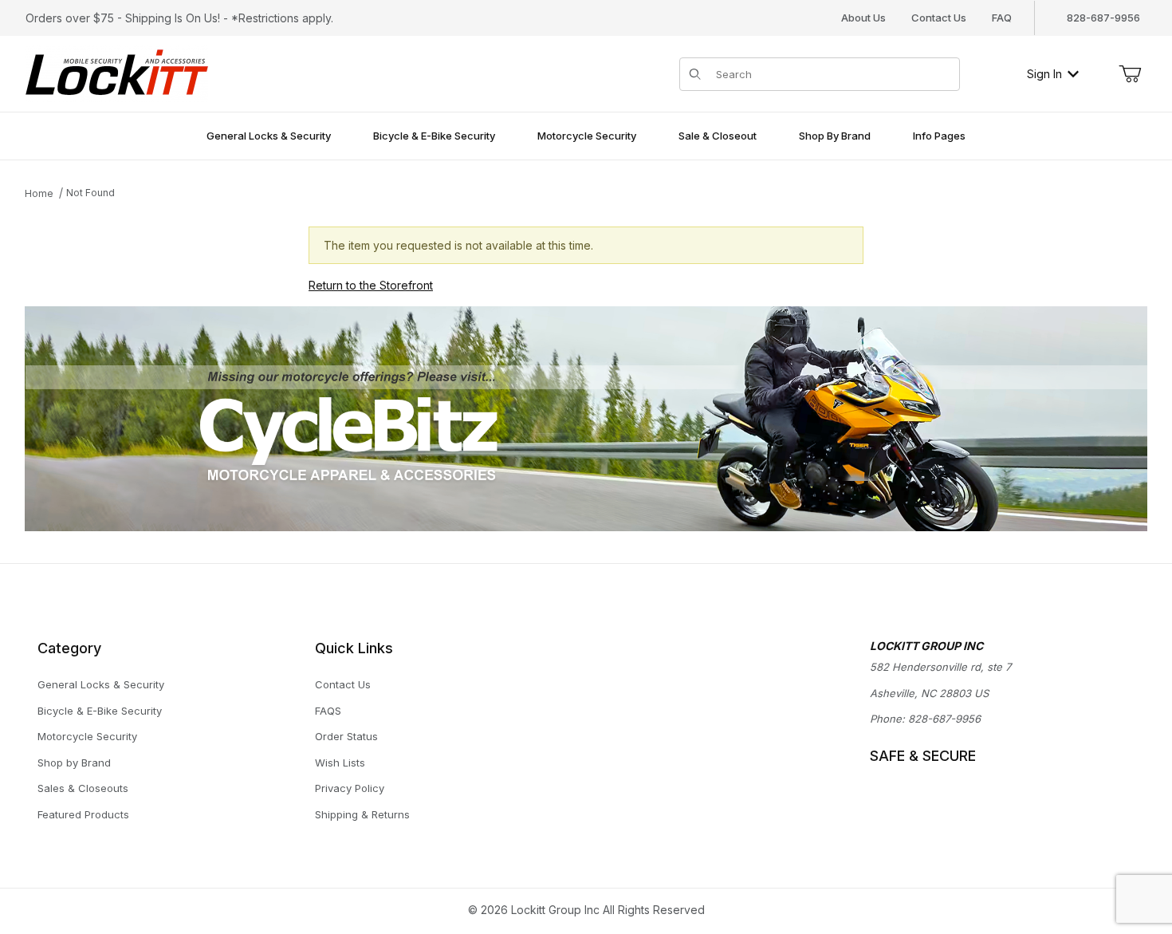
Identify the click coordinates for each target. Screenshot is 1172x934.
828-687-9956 (944, 718)
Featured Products (83, 814)
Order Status (346, 736)
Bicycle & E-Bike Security (99, 710)
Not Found (90, 193)
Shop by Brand (74, 762)
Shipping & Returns (362, 814)
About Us (863, 17)
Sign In (1044, 74)
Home (39, 193)
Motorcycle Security (87, 736)
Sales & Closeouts (82, 788)
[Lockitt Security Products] (117, 72)
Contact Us (938, 17)
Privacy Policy (349, 788)
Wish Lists (340, 762)
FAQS (328, 710)
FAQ (1002, 17)
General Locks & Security (100, 684)
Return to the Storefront (371, 285)
